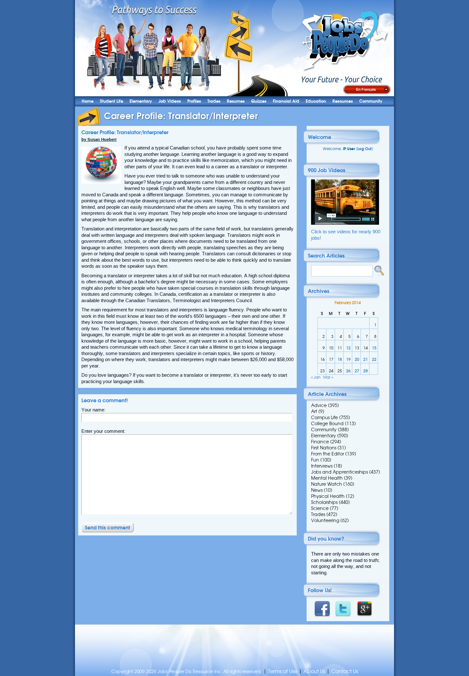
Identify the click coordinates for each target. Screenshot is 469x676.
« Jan (315, 377)
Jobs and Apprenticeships (339, 472)
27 (357, 370)
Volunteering (325, 520)
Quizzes (258, 101)
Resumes (236, 101)
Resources (342, 101)
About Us (314, 671)
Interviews (321, 466)
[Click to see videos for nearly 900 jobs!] (345, 223)
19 (348, 359)
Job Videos (170, 101)
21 (365, 359)
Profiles (194, 101)
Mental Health (327, 478)
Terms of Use (282, 671)
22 (374, 359)
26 (348, 370)
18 (340, 359)
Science (320, 508)
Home (87, 101)
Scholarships (324, 502)
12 (348, 347)
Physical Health (328, 496)
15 (374, 347)
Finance (320, 442)
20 (357, 359)
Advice (319, 405)
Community (371, 101)
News (317, 490)
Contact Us (344, 671)
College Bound (327, 423)
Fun (315, 460)
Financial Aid (286, 101)
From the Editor (327, 454)
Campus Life (324, 417)
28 (365, 370)
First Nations (323, 448)
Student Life (111, 101)
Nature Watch (326, 484)
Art (314, 411)
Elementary (141, 101)
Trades (213, 101)
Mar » (328, 377)
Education (316, 101)
